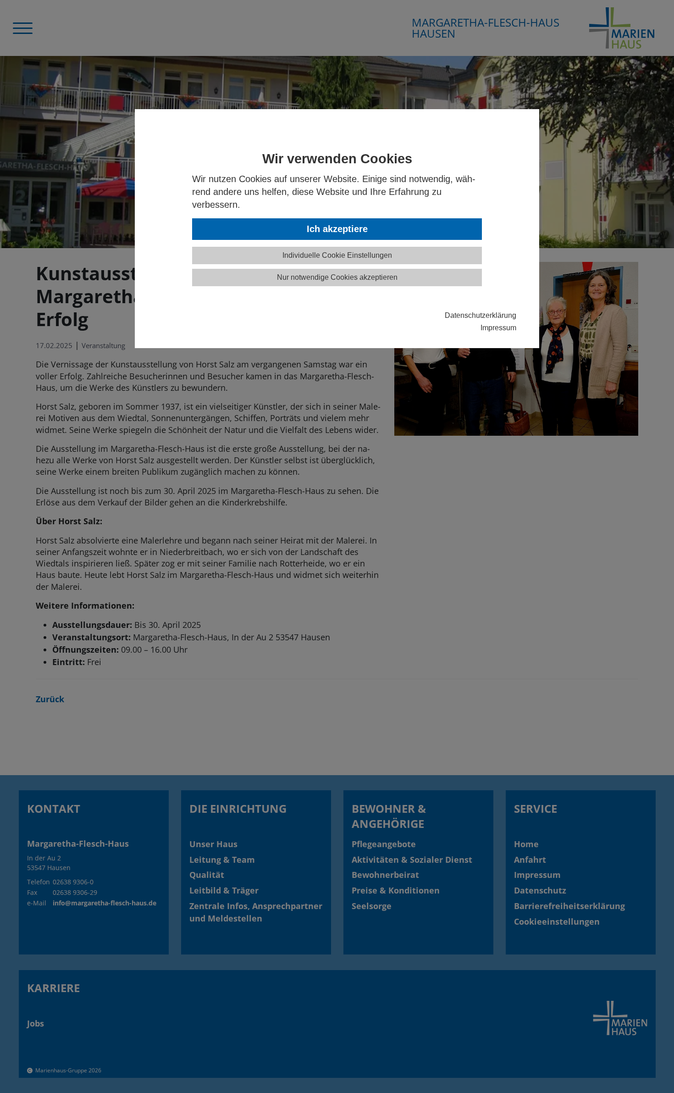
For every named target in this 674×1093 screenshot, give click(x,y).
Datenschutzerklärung (480, 315)
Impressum (498, 327)
